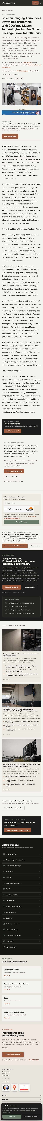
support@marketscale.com (12, 518)
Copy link (11, 78)
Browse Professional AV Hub (13, 808)
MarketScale (27, 63)
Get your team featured (14, 471)
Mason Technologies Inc (23, 156)
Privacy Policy (6, 1112)
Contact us (4, 1073)
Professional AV (8, 14)
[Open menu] (40, 3)
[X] (5, 1078)
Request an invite (10, 136)
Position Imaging (22, 71)
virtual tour (12, 229)
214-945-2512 (31, 516)
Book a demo (35, 546)
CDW (8, 156)
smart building (8, 307)
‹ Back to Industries (7, 10)
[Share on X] (17, 78)
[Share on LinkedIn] (21, 78)
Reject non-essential (31, 1117)
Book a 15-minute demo (13, 1054)
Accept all (11, 1117)
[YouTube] (9, 1078)
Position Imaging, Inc (25, 146)
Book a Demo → (6, 1075)
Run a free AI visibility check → (15, 546)
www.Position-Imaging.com (23, 412)
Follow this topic (21, 522)
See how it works (12, 477)
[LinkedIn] (2, 1078)
